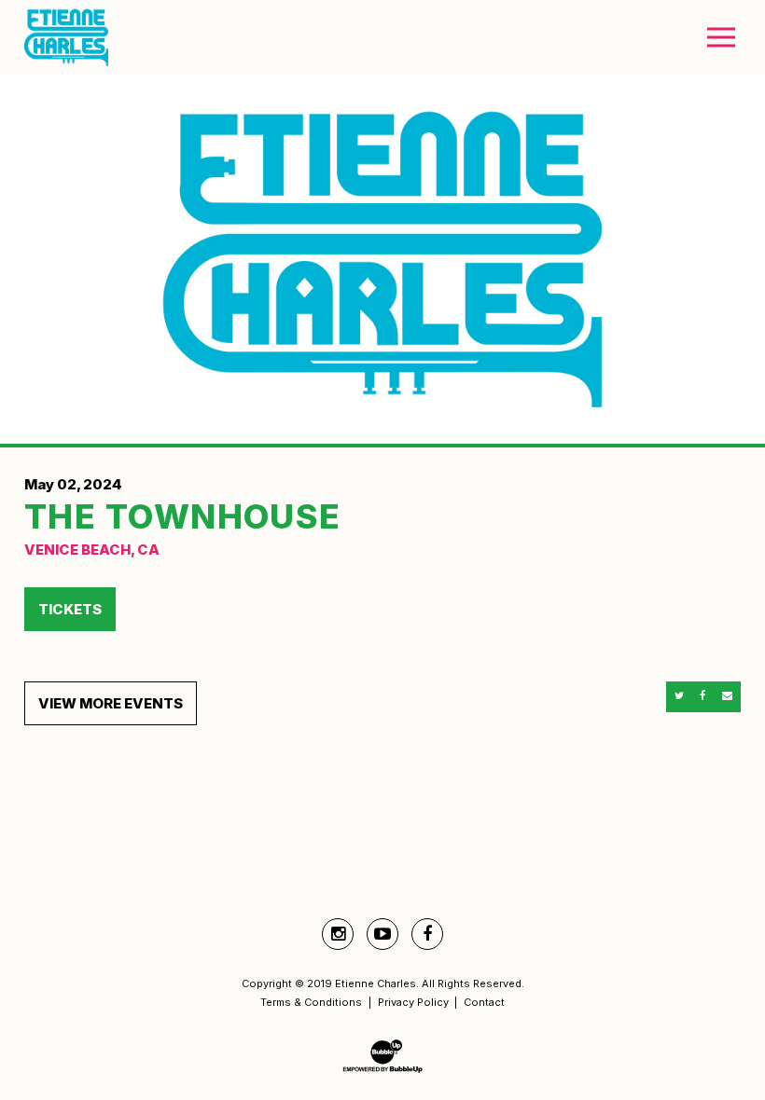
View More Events (110, 703)
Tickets (70, 609)
